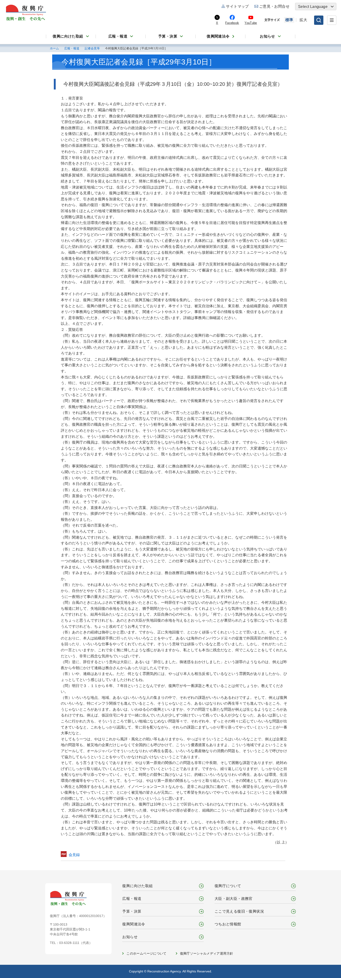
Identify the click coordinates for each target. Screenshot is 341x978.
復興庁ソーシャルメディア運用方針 (206, 953)
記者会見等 (92, 48)
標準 (289, 20)
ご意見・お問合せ (274, 6)
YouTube (250, 23)
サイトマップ (237, 6)
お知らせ (267, 36)
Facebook (232, 23)
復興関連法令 (218, 36)
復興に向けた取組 (68, 36)
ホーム (54, 48)
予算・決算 (167, 36)
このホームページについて (146, 953)
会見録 (74, 855)
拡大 (303, 20)
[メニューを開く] (331, 20)
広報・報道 (117, 36)
